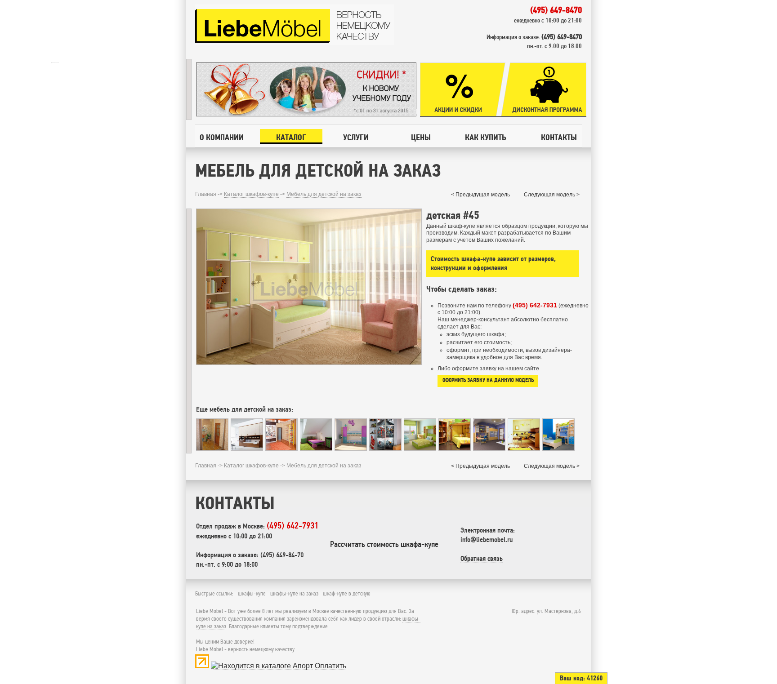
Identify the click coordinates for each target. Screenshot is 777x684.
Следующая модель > (552, 194)
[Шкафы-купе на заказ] (294, 43)
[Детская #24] (212, 448)
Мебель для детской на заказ (324, 194)
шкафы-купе (252, 594)
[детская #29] (489, 448)
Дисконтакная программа (543, 89)
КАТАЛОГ (291, 137)
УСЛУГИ (356, 137)
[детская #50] (385, 448)
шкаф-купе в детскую (347, 594)
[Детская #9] (247, 448)
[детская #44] (420, 448)
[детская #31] (558, 448)
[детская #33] (351, 448)
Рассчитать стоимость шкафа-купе (384, 544)
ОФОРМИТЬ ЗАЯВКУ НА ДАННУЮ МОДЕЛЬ (488, 380)
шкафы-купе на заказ (294, 594)
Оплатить (330, 666)
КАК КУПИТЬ (485, 137)
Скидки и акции (462, 89)
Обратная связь (481, 559)
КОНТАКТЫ (559, 137)
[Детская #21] (524, 448)
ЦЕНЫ (421, 137)
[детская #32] (281, 448)
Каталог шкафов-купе (251, 194)
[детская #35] (316, 448)
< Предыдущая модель (480, 194)
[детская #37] (454, 448)
